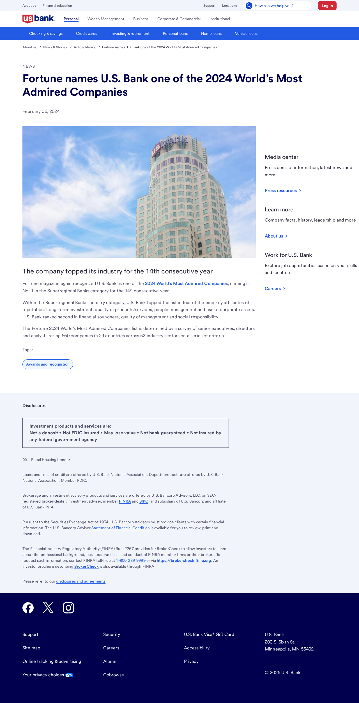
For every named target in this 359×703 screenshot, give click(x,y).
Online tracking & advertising (51, 661)
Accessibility (197, 647)
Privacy (191, 661)
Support (209, 6)
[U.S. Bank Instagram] (68, 607)
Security (111, 634)
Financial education (57, 6)
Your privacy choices (43, 674)
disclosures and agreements (80, 581)
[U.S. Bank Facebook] (28, 607)
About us (29, 6)
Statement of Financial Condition (120, 528)
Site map (31, 647)
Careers (111, 647)
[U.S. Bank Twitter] (48, 607)
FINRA (125, 501)
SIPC (143, 501)
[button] (327, 5)
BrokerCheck (86, 566)
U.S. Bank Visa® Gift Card (209, 634)
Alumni (110, 661)
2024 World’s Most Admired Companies (186, 283)
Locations (229, 6)
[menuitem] (38, 19)
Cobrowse (113, 674)
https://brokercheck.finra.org (184, 560)
